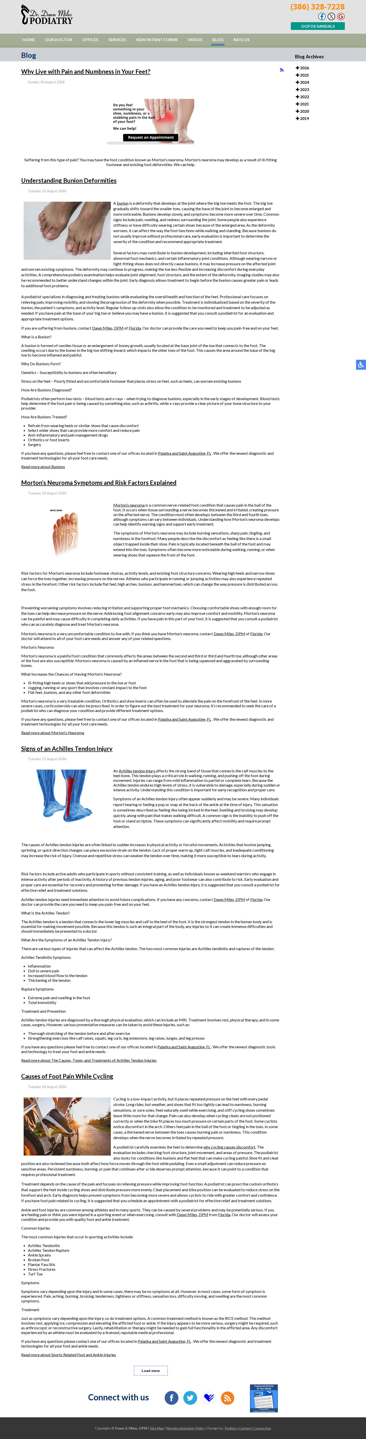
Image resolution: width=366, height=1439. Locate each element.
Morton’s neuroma (129, 505)
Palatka (165, 453)
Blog (218, 39)
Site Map (157, 1428)
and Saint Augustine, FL (191, 453)
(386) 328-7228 (318, 6)
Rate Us (241, 39)
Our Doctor (58, 39)
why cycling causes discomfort (229, 1147)
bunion (122, 203)
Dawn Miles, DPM (107, 328)
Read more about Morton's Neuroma (52, 732)
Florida (135, 328)
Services (117, 39)
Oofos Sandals (318, 26)
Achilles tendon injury (137, 770)
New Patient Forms (157, 39)
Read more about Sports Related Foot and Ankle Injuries (68, 1354)
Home (28, 39)
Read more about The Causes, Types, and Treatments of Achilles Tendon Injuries (89, 1060)
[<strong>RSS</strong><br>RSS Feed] (282, 70)
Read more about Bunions (43, 466)
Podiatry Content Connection (248, 1428)
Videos (195, 39)
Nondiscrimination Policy (186, 1428)
